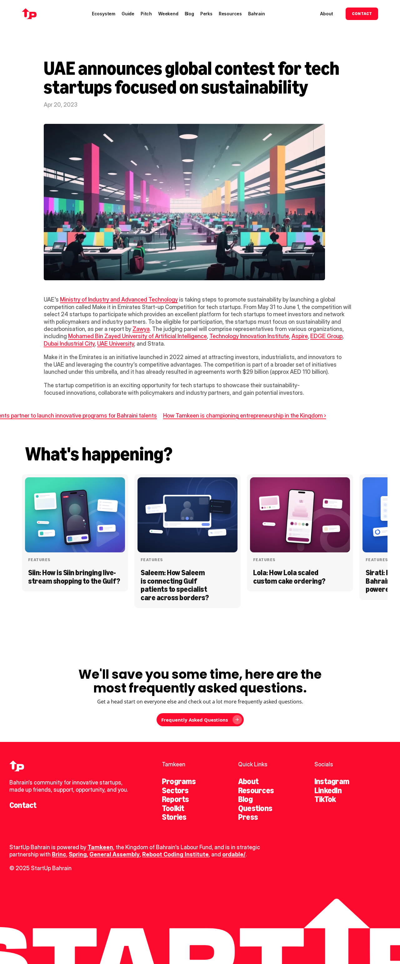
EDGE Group (326, 336)
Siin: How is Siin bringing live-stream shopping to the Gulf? (74, 576)
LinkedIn (328, 790)
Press (248, 817)
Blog (245, 799)
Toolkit (173, 808)
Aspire (300, 336)
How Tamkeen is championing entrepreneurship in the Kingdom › (244, 415)
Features (39, 559)
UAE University (115, 343)
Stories (174, 817)
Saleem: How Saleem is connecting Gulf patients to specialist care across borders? (174, 585)
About (248, 781)
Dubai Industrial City (69, 343)
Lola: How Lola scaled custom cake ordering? (289, 576)
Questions (255, 808)
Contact (23, 805)
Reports (175, 799)
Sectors (175, 790)
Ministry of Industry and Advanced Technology (119, 299)
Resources (256, 790)
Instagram (331, 781)
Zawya (141, 329)
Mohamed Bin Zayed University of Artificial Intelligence (137, 336)
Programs (179, 781)
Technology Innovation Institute (249, 336)
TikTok (325, 799)
